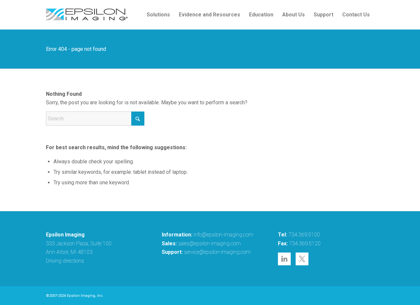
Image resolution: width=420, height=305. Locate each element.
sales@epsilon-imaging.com (209, 243)
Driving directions (65, 261)
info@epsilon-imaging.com (223, 235)
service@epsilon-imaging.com (217, 252)
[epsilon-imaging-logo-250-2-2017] (87, 14)
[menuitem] (158, 14)
